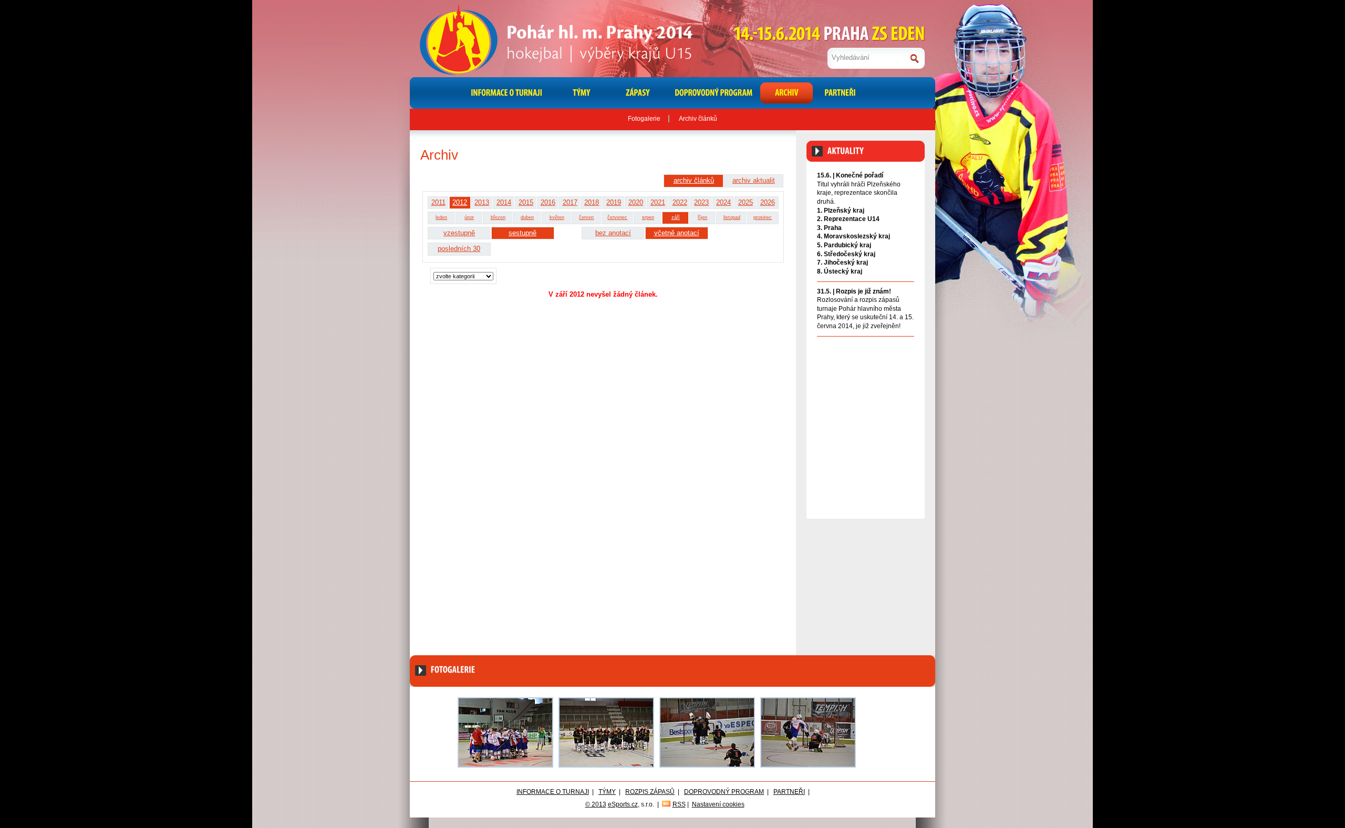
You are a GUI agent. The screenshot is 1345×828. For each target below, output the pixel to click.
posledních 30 (459, 249)
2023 (701, 202)
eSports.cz (623, 804)
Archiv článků (698, 118)
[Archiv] (786, 93)
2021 (657, 202)
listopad (731, 217)
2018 (591, 202)
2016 (548, 202)
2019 (613, 202)
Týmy (607, 791)
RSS (679, 804)
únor (469, 217)
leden (441, 217)
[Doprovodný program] (713, 93)
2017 (570, 202)
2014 (503, 202)
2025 (745, 202)
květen (557, 217)
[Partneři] (839, 93)
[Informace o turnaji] (506, 93)
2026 (767, 202)
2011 (438, 202)
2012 (459, 202)
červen (586, 217)
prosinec (762, 217)
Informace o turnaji (552, 791)
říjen (702, 217)
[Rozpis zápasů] (638, 93)
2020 (635, 202)
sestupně (522, 233)
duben (527, 217)
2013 (481, 202)
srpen (648, 217)
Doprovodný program (724, 791)
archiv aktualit (753, 180)
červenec (617, 217)
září (675, 217)
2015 (526, 202)
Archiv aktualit (894, 347)
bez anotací (613, 233)
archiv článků (694, 180)
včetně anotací (676, 233)
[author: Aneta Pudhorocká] (505, 732)
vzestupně (459, 233)
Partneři (789, 791)
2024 (723, 202)
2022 (679, 202)
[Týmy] (582, 93)
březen (498, 217)
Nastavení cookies (718, 804)
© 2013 (595, 804)
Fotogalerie (644, 118)
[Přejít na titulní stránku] (586, 38)
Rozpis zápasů (650, 791)
